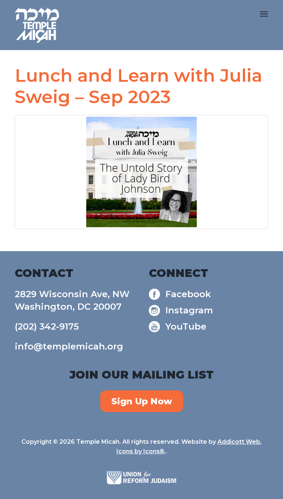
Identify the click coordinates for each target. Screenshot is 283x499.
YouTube (185, 326)
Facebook (188, 294)
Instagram (189, 310)
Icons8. (154, 451)
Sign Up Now (141, 401)
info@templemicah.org (69, 346)
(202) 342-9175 (47, 326)
